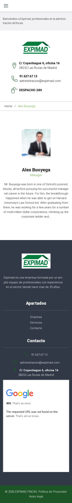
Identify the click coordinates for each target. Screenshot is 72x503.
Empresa (36, 317)
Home (8, 106)
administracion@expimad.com (40, 81)
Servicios (36, 322)
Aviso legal (36, 496)
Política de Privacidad (52, 491)
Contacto (36, 328)
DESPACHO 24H (30, 90)
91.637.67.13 (28, 76)
